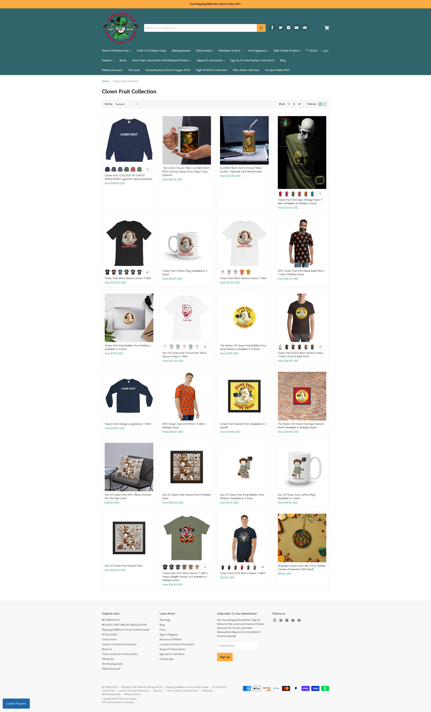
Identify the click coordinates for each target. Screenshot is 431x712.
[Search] (261, 28)
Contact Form (109, 639)
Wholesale (108, 659)
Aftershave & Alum (229, 50)
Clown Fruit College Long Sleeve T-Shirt (128, 423)
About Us (107, 649)
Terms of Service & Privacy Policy (120, 654)
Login (325, 50)
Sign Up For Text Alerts (172, 654)
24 (289, 103)
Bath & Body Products (287, 50)
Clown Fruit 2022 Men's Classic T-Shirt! (242, 573)
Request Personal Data (172, 649)
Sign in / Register (169, 634)
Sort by (108, 104)
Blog (282, 60)
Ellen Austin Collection (246, 70)
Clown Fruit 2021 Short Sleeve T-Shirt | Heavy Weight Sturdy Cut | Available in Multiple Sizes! (184, 577)
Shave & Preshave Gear (116, 50)
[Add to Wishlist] (153, 115)
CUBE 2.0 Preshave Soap (151, 50)
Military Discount (111, 668)
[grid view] (320, 104)
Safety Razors (204, 50)
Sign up (225, 657)
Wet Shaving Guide (112, 663)
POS (104, 702)
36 (294, 103)
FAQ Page (165, 619)
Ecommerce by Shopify (122, 702)
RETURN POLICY (111, 619)
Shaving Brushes (181, 50)
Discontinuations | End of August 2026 (167, 70)
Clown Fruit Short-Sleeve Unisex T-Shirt (128, 278)
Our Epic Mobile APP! (277, 70)
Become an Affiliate (171, 639)
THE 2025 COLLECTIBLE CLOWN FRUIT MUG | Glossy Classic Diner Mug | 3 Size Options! (186, 171)
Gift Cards (134, 70)
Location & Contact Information (119, 644)
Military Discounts (112, 70)
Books (123, 60)
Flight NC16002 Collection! (211, 70)
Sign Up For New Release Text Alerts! (252, 60)
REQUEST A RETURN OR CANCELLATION (124, 624)
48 (299, 103)
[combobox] (200, 28)
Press (163, 629)
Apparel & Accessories (210, 60)
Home (105, 81)
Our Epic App (167, 659)
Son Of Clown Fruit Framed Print (123, 565)
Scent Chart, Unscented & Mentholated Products (161, 60)
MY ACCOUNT (110, 634)
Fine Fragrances (257, 50)
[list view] (324, 104)
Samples (107, 60)
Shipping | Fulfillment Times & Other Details (126, 629)
